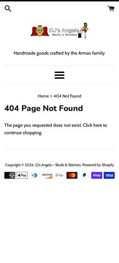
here (97, 125)
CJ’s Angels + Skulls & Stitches (58, 165)
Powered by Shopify (98, 165)
